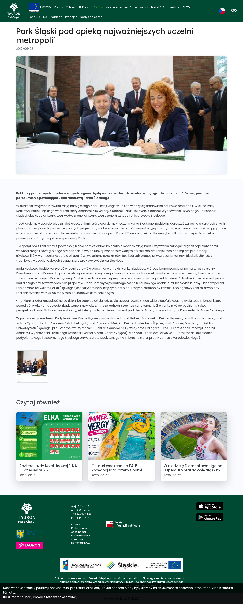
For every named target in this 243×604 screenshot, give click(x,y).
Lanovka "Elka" (38, 17)
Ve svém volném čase (121, 7)
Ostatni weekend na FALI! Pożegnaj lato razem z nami (117, 468)
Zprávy (98, 7)
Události (84, 7)
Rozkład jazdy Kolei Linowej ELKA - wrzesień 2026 (48, 468)
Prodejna (71, 17)
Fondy (58, 7)
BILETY (186, 7)
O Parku (71, 7)
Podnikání (157, 7)
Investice (173, 7)
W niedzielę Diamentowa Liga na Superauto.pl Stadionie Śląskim (193, 468)
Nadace (56, 17)
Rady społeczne (91, 17)
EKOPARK (45, 7)
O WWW (76, 524)
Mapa (144, 7)
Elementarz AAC (81, 542)
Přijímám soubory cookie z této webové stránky (41, 597)
